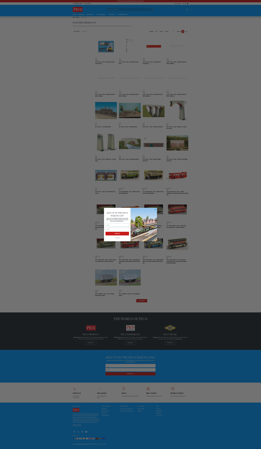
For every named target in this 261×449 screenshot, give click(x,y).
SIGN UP (117, 233)
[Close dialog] (155, 209)
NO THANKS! (117, 238)
